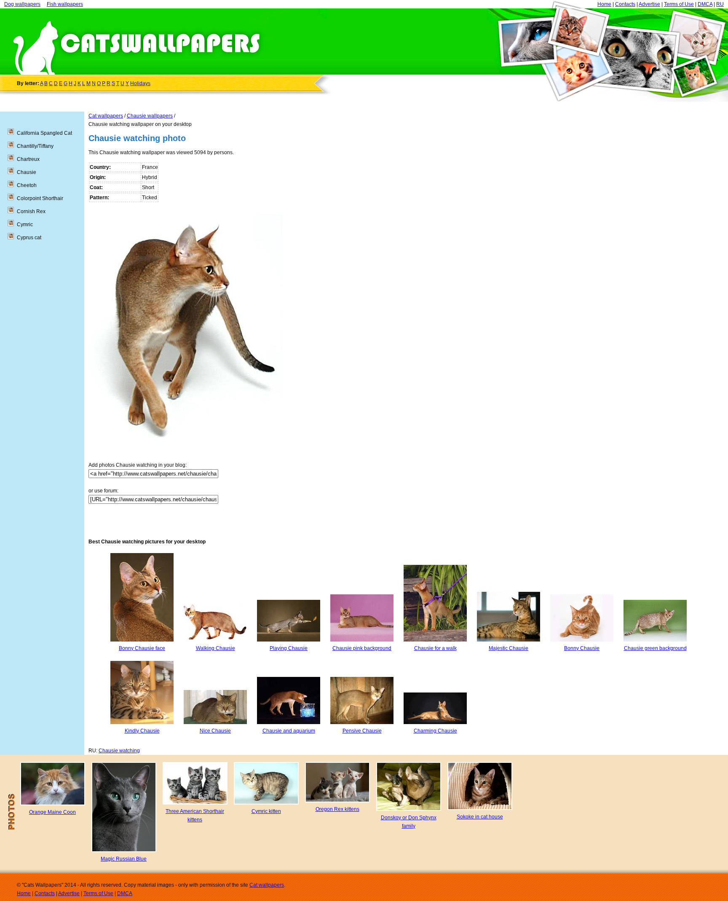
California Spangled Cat (44, 133)
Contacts (625, 4)
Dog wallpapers (22, 4)
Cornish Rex (31, 211)
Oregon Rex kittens (337, 809)
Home (604, 4)
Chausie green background (655, 648)
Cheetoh (27, 185)
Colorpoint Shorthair (40, 198)
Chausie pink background (361, 648)
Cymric (25, 224)
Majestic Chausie (508, 648)
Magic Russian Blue (124, 859)
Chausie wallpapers (150, 116)
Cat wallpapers (105, 116)
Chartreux (28, 159)
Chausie (26, 172)
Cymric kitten (266, 811)
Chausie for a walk (435, 648)
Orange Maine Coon (52, 812)
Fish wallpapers (65, 4)
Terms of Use (679, 4)
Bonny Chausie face (142, 648)
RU (720, 4)
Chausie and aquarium (288, 731)
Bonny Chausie (582, 648)
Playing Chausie (289, 648)
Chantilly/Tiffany (35, 146)
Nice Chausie (215, 731)
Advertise (649, 4)
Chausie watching (119, 751)
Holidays (140, 83)
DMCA (705, 4)
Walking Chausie (215, 648)
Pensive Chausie (362, 731)
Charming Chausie (435, 731)
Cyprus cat (29, 238)
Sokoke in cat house (480, 817)
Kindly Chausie (142, 731)
